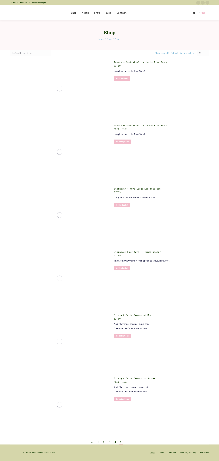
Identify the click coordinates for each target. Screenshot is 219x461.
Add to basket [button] (122, 79)
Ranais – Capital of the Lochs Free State (140, 62)
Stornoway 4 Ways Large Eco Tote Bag (137, 188)
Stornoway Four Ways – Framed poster (137, 251)
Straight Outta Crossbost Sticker (135, 378)
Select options (122, 142)
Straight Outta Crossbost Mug (132, 315)
